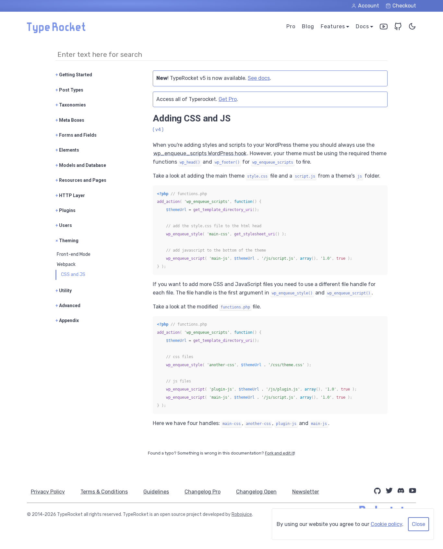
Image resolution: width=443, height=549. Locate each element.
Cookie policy (386, 524)
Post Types (69, 90)
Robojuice (242, 514)
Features (333, 26)
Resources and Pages (80, 180)
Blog (308, 26)
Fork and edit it (279, 453)
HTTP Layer (70, 195)
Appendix (67, 320)
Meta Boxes (69, 120)
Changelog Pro (203, 492)
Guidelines (156, 492)
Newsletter (305, 492)
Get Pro (228, 99)
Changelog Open (256, 492)
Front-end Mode (73, 254)
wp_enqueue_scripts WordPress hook (199, 153)
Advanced (67, 305)
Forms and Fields (76, 135)
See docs (259, 78)
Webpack (66, 264)
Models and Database (80, 165)
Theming (66, 240)
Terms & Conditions (104, 492)
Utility (63, 290)
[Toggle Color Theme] (412, 27)
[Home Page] (56, 31)
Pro (290, 26)
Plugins (65, 210)
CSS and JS (73, 274)
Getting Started (73, 74)
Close (418, 524)
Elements (67, 150)
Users (63, 225)
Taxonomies (70, 104)
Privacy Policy (48, 492)
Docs (362, 26)
